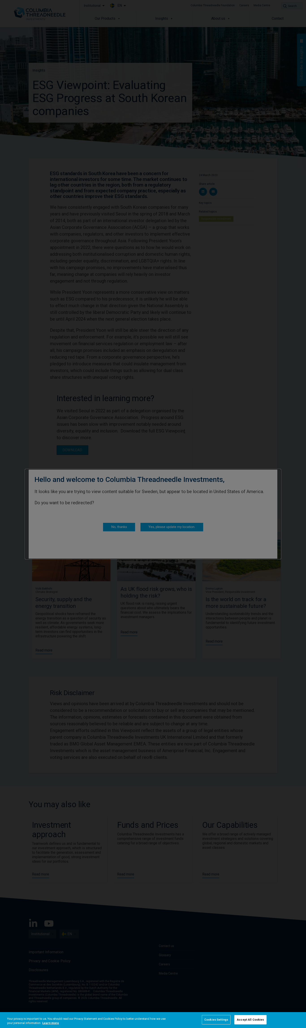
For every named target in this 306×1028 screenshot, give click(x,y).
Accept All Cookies (250, 1019)
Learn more (50, 1023)
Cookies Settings (216, 1019)
